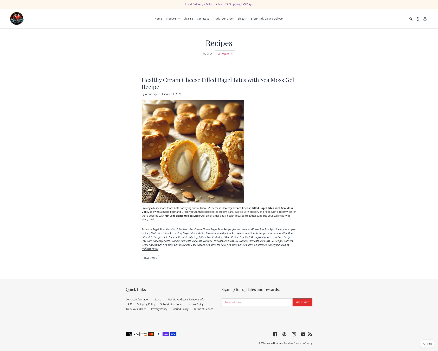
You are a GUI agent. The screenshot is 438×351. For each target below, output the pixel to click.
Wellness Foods (150, 248)
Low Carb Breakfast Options (255, 237)
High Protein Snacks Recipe (251, 233)
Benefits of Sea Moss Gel (179, 229)
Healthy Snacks (225, 233)
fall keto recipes (241, 229)
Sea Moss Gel (234, 244)
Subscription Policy (171, 304)
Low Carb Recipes (282, 237)
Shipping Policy (146, 304)
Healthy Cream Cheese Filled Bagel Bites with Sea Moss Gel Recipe (218, 83)
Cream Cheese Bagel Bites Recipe (212, 229)
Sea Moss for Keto (216, 244)
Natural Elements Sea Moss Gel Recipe (260, 241)
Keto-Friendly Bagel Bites (192, 237)
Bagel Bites (159, 229)
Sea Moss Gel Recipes (255, 244)
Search (158, 299)
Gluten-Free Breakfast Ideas (266, 229)
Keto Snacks (170, 237)
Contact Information (137, 299)
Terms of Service (203, 309)
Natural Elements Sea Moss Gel (220, 241)
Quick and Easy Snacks (192, 244)
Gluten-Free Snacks (161, 233)
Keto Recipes (155, 237)
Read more (150, 257)
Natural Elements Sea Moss (186, 241)
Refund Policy (180, 309)
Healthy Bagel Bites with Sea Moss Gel (195, 233)
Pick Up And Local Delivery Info (186, 299)
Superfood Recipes (278, 244)
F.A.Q (129, 304)
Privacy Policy (159, 309)
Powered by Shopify (303, 343)
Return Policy (195, 304)
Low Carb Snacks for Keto (156, 241)
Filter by (207, 53)
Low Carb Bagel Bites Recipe (223, 237)
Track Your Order (136, 309)
